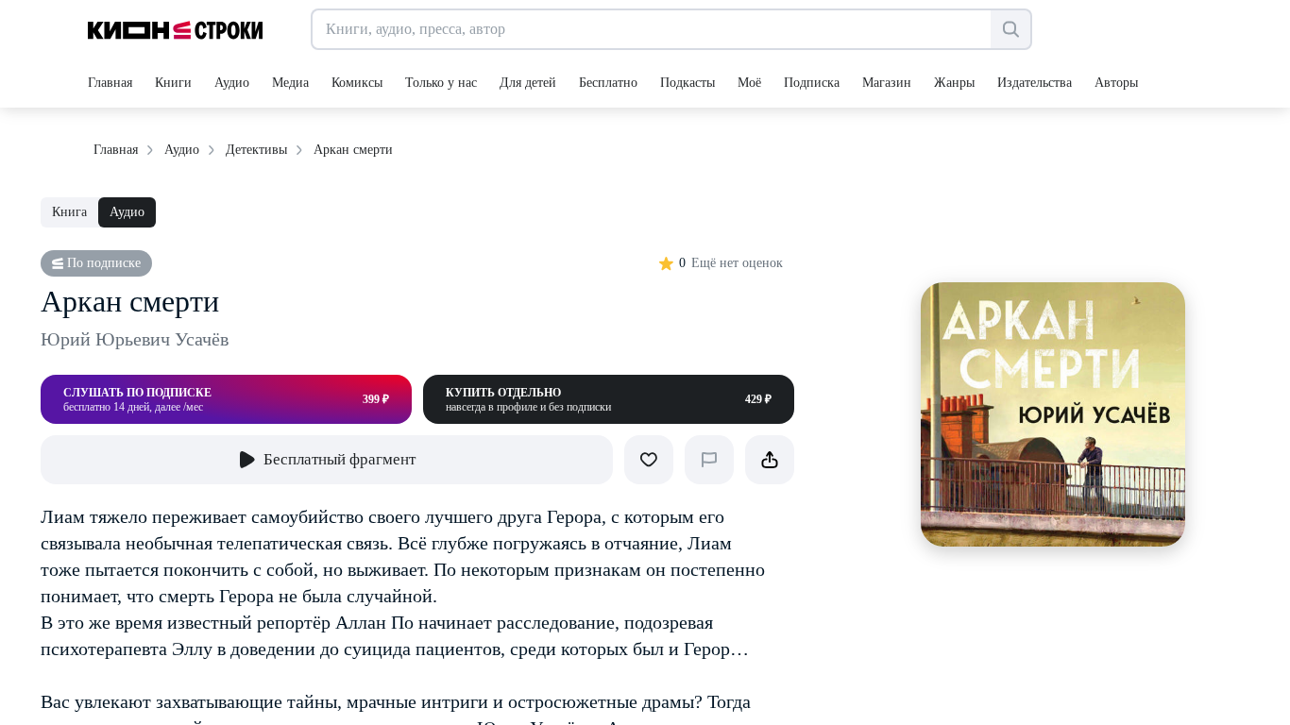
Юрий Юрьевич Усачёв (135, 339)
